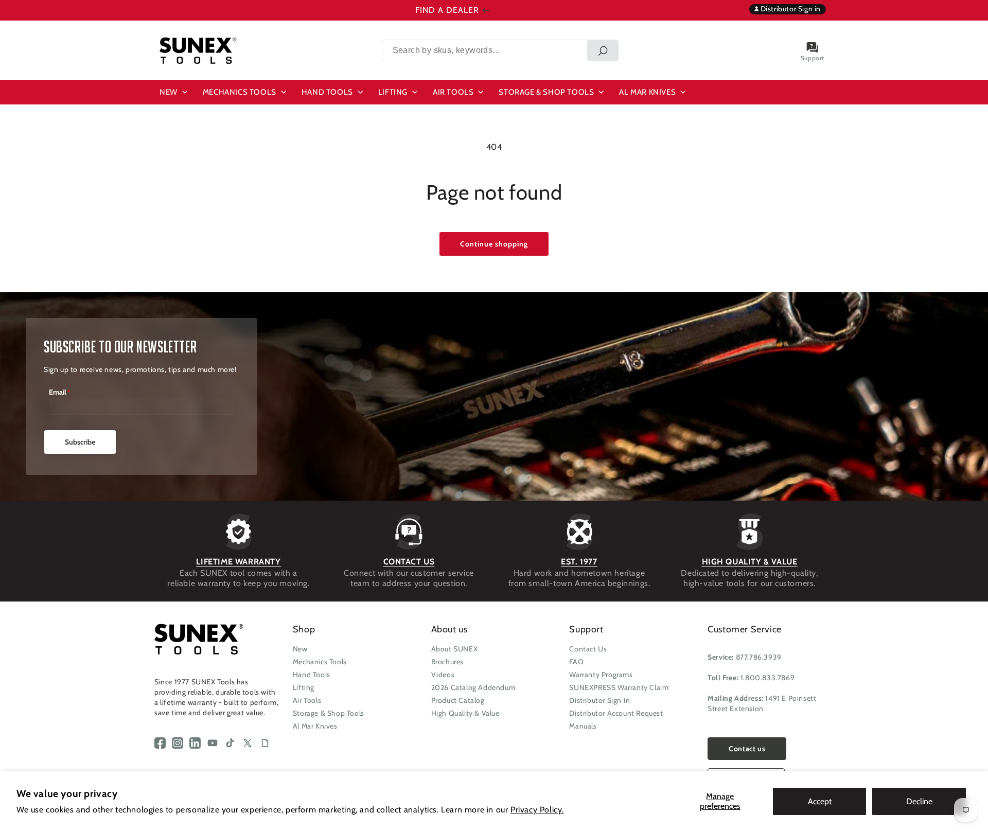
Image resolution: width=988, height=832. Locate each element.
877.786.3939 (759, 657)
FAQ (576, 661)
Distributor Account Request (616, 713)
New (300, 648)
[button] (175, 92)
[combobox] (500, 50)
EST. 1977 (579, 562)
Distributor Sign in (789, 8)
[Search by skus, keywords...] (602, 50)
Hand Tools (311, 674)
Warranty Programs (600, 674)
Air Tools (307, 700)
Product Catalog (458, 700)
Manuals (582, 726)
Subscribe (80, 442)
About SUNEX (454, 648)
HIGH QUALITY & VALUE (750, 562)
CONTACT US (409, 562)
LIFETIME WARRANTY (238, 562)
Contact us (747, 748)
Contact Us (588, 648)
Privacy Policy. (537, 810)
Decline (919, 801)
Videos (443, 674)
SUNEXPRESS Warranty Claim (618, 687)
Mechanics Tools (320, 661)
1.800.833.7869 (767, 677)
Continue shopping (494, 244)
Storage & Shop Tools (328, 713)
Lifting (303, 687)
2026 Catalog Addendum (473, 687)
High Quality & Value (465, 713)
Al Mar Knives (315, 726)
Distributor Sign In (599, 700)
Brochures (447, 661)
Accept (820, 801)
